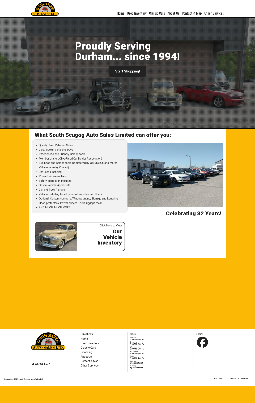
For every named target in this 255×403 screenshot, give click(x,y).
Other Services (214, 13)
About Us (173, 13)
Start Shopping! (127, 71)
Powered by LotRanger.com (241, 378)
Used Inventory (137, 13)
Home (120, 13)
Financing (86, 352)
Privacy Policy (217, 378)
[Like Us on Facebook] (202, 342)
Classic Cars (157, 13)
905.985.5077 (42, 364)
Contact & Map (192, 13)
